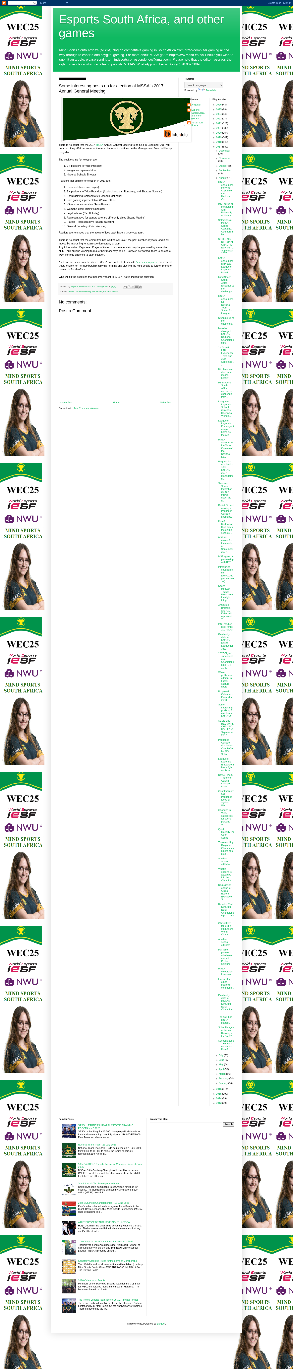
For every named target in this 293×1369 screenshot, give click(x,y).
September (225, 170)
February (224, 1078)
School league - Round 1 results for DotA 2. (226, 1045)
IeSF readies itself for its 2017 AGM (225, 627)
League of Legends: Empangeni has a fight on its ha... (226, 764)
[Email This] (125, 287)
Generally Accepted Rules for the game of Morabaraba (107, 1261)
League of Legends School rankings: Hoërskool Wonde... (225, 408)
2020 (219, 132)
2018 (219, 142)
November (224, 158)
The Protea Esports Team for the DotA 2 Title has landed (108, 1299)
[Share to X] (133, 287)
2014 (219, 1098)
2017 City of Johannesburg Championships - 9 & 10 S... (226, 660)
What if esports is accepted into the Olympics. (225, 875)
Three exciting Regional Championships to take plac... (226, 848)
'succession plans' (146, 262)
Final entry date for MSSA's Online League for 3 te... (225, 641)
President (72, 187)
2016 (219, 1089)
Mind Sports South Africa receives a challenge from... (225, 389)
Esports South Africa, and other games (198, 114)
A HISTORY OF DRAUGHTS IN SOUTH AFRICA (104, 1222)
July (221, 1055)
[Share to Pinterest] (140, 287)
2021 (219, 128)
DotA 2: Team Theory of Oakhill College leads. (225, 781)
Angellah (196, 104)
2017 (219, 146)
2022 (219, 123)
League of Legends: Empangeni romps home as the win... (226, 427)
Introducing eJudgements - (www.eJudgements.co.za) (226, 574)
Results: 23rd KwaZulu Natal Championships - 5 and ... (226, 911)
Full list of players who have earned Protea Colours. (225, 956)
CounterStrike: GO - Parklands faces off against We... (226, 798)
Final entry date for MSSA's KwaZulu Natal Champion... (226, 1004)
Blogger (161, 1323)
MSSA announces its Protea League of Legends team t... (225, 265)
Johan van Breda (197, 124)
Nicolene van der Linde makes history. (225, 373)
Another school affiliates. (224, 861)
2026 (219, 104)
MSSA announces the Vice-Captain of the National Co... (225, 191)
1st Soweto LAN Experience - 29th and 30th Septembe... (226, 356)
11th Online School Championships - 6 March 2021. (106, 1241)
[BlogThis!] (129, 287)
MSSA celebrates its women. (225, 971)
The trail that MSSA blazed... (225, 1020)
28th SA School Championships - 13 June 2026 (103, 1203)
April (221, 1069)
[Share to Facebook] (137, 287)
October (223, 165)
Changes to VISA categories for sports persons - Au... (225, 817)
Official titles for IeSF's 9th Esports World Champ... (225, 929)
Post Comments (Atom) (86, 408)
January (223, 1083)
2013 (219, 1103)
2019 (219, 137)
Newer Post (66, 402)
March (222, 1074)
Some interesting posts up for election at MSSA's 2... (226, 710)
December (97, 291)
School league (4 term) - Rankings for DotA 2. (226, 1031)
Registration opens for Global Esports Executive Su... (225, 892)
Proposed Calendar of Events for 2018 (226, 695)
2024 (219, 114)
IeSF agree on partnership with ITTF (226, 559)
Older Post (165, 402)
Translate (211, 90)
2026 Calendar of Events (91, 1280)
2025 (219, 109)
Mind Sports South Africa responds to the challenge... (226, 284)
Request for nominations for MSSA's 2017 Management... (226, 470)
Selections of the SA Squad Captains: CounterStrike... (226, 227)
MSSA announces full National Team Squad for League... (225, 305)
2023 (219, 118)
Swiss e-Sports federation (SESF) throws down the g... (225, 492)
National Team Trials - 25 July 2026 (97, 1144)
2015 (219, 1093)
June (222, 1060)
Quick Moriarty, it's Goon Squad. (226, 833)
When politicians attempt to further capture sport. (225, 679)
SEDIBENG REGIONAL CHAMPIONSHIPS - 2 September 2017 (226, 246)
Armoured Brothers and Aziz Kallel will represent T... (225, 612)
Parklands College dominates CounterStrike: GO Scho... (226, 747)
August (223, 178)
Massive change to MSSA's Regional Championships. (226, 335)
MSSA (99, 144)
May (221, 1064)
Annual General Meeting (79, 291)
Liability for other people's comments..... (226, 985)
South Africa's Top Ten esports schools (98, 1183)
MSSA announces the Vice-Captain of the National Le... (225, 448)
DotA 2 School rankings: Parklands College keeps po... (226, 511)
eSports (107, 291)
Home (116, 402)
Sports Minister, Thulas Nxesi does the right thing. (225, 593)
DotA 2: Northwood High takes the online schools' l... (225, 527)
